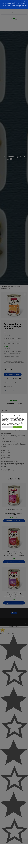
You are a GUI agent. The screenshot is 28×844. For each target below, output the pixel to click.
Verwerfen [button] (21, 6)
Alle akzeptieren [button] (17, 426)
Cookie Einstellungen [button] (7, 426)
